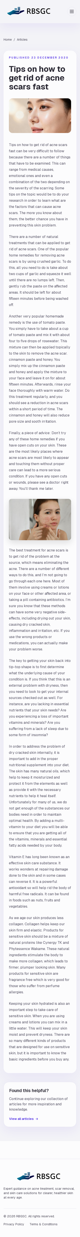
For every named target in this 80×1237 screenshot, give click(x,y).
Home (8, 40)
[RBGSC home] (30, 11)
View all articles (23, 1119)
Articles (22, 40)
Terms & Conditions (44, 1224)
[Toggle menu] (71, 11)
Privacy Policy (14, 1224)
